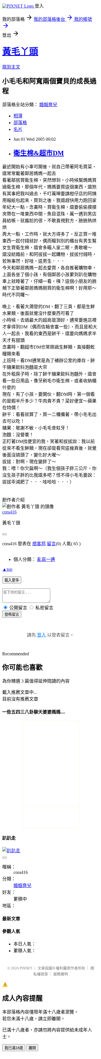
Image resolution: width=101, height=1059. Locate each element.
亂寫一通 (46, 559)
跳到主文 (11, 67)
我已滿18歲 (13, 1048)
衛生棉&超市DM (38, 153)
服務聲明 (60, 974)
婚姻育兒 (48, 104)
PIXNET (26, 968)
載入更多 (11, 580)
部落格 (20, 122)
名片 (17, 129)
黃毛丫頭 (20, 51)
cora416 (9, 512)
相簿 (17, 115)
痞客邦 (39, 543)
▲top (7, 569)
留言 (51, 543)
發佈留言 (11, 614)
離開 (32, 1048)
